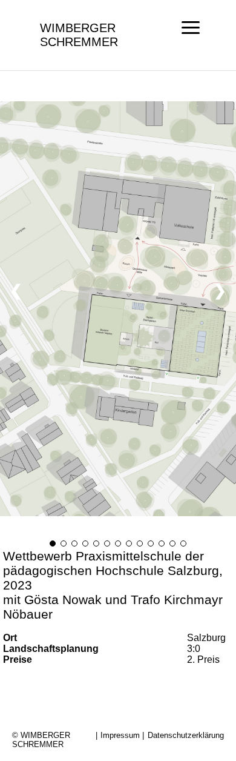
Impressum (120, 735)
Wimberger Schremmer (79, 34)
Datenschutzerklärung (186, 735)
